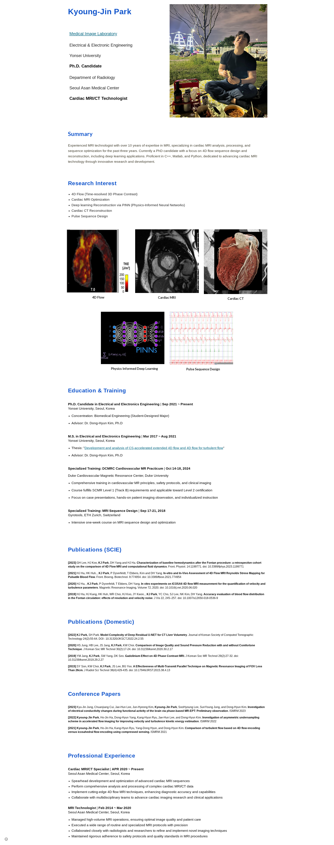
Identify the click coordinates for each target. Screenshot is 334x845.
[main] (115, 11)
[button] (6, 839)
